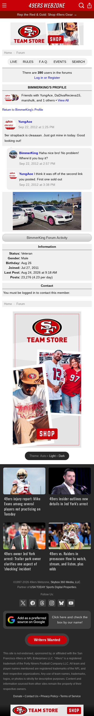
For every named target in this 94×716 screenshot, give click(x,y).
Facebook (32, 603)
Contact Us (31, 696)
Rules (28, 62)
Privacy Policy (49, 696)
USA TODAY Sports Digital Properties (53, 587)
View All (63, 100)
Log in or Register (47, 77)
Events (60, 62)
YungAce (25, 121)
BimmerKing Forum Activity (47, 238)
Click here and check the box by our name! (70, 619)
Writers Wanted (47, 640)
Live (13, 62)
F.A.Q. (43, 62)
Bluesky (61, 603)
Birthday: (13, 263)
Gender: (14, 258)
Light (52, 456)
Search (78, 62)
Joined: (14, 268)
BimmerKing (28, 153)
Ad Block (47, 25)
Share (89, 5)
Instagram (51, 603)
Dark (62, 456)
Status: (14, 253)
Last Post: (12, 272)
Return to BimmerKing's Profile (22, 109)
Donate (17, 696)
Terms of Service (70, 696)
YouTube (71, 603)
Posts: (15, 277)
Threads (42, 603)
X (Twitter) (23, 603)
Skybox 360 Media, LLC (65, 582)
